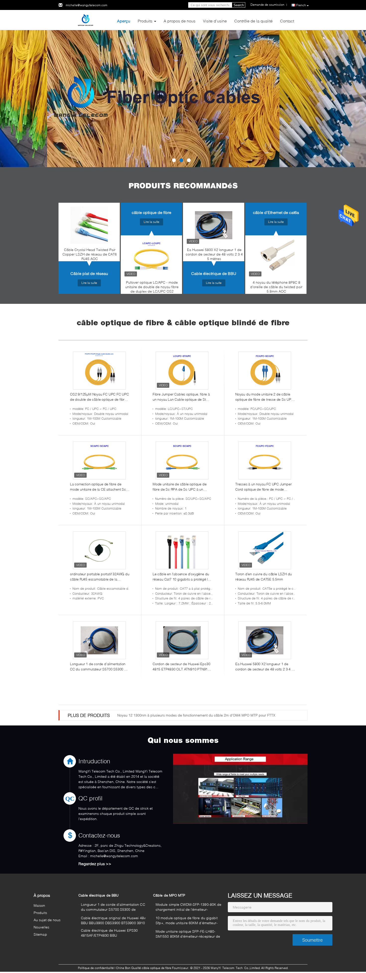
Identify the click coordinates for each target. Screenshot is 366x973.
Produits (145, 20)
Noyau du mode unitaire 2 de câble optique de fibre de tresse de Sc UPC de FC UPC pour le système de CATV (264, 397)
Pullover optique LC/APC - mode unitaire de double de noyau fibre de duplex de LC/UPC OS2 (152, 286)
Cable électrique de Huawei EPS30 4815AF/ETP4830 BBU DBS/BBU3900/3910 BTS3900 (109, 933)
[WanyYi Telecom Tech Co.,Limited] (86, 19)
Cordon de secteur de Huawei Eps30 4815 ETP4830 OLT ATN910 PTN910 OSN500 (181, 667)
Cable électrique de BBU (213, 273)
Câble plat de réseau (89, 273)
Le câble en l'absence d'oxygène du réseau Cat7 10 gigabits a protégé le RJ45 (181, 577)
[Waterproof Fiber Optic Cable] (183, 98)
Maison (39, 905)
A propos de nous (179, 20)
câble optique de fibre (151, 212)
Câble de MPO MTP (169, 895)
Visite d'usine (215, 20)
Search (239, 5)
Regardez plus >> (94, 863)
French (301, 5)
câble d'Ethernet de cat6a (276, 212)
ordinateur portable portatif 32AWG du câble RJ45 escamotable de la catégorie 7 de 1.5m (99, 577)
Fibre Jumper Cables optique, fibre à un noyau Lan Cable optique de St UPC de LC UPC (181, 397)
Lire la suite (89, 283)
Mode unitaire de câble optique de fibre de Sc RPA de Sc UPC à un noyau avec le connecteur (179, 487)
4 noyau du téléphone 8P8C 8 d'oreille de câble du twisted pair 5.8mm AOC (276, 286)
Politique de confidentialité (96, 968)
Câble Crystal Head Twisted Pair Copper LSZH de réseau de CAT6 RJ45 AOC (89, 254)
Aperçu (123, 20)
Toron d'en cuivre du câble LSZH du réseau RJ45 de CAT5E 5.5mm (263, 576)
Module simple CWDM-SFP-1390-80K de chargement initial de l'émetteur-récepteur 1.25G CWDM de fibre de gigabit (188, 907)
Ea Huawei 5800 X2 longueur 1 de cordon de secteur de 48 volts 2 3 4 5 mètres (214, 254)
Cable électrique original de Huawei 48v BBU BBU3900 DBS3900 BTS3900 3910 (113, 920)
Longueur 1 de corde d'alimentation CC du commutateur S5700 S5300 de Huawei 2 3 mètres (99, 667)
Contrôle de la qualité (253, 20)
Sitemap (40, 934)
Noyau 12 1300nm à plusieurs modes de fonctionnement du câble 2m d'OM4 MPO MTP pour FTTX (196, 715)
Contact (287, 20)
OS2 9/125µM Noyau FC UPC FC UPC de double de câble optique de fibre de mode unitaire (99, 397)
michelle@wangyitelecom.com (86, 5)
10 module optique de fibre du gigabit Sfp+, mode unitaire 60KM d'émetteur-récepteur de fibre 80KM (187, 921)
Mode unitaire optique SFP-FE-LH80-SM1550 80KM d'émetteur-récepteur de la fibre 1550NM (188, 934)
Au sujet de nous (47, 920)
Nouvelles (41, 927)
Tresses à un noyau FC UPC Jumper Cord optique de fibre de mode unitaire (263, 487)
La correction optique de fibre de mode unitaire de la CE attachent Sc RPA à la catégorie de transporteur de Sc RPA (99, 487)
